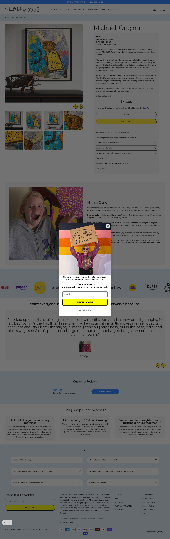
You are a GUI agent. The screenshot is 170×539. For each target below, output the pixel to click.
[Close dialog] (108, 226)
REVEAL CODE (85, 302)
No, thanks (85, 310)
